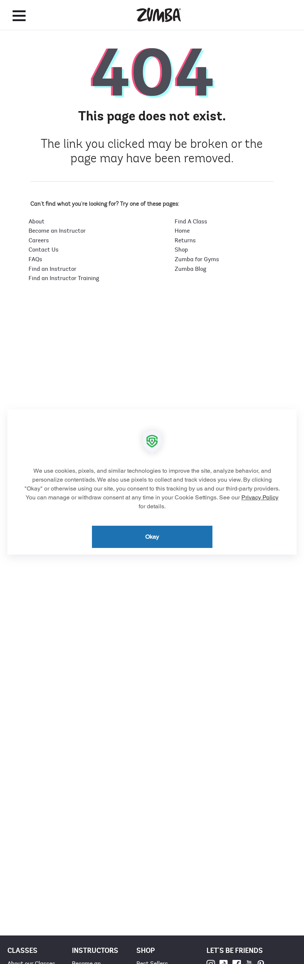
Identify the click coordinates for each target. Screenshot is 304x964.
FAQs (35, 259)
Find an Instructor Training (64, 278)
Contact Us (44, 249)
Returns (185, 240)
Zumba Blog (190, 269)
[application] (152, 482)
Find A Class (191, 221)
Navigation (19, 15)
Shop (181, 249)
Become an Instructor (57, 230)
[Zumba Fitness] (158, 15)
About (36, 221)
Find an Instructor (52, 269)
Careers (39, 240)
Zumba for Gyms (197, 259)
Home (182, 230)
